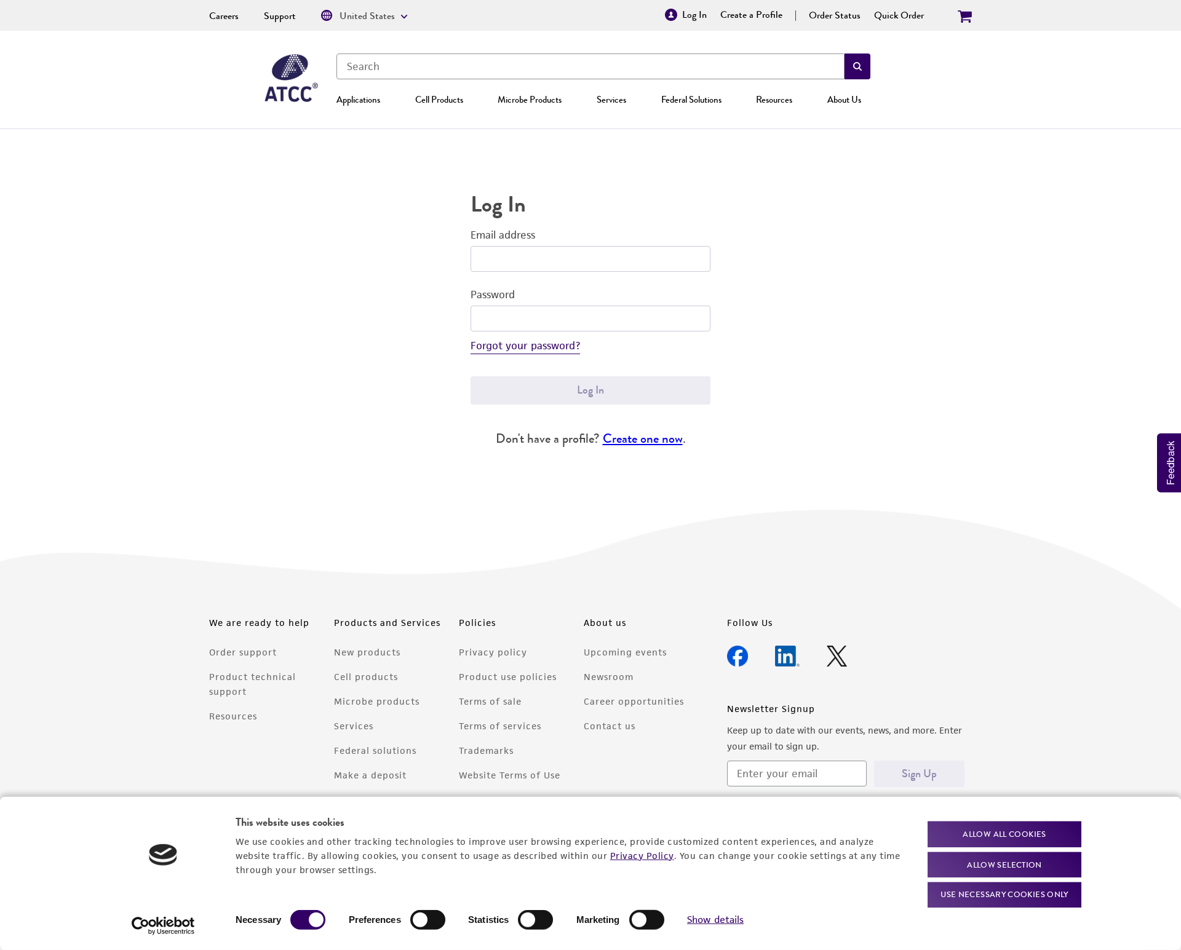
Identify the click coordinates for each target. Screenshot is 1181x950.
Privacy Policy (642, 855)
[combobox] (590, 66)
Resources (774, 99)
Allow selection (1004, 864)
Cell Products (439, 99)
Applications (358, 99)
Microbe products (377, 701)
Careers (224, 16)
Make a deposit (370, 775)
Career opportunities (634, 701)
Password (493, 294)
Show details (715, 919)
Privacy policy (493, 652)
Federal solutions (375, 750)
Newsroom (609, 677)
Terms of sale (490, 701)
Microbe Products (530, 99)
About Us (844, 99)
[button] (857, 66)
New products (367, 652)
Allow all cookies (1004, 834)
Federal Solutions (691, 99)
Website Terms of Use (509, 775)
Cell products (366, 677)
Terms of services (500, 726)
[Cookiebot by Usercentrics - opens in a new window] (163, 926)
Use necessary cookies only (1004, 894)
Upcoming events (625, 652)
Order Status (835, 15)
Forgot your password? (525, 345)
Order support (243, 652)
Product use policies (508, 677)
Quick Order (899, 15)
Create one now (643, 438)
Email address (503, 235)
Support (280, 16)
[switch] (427, 920)
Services (611, 99)
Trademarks (486, 750)
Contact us (609, 726)
